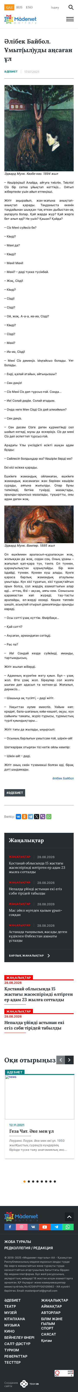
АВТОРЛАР (50, 1312)
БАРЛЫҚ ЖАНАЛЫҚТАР (26, 955)
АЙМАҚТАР (51, 1306)
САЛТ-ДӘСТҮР (17, 1344)
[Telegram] (30, 816)
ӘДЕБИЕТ (12, 1300)
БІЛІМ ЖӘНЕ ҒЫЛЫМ (52, 1321)
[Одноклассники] (24, 816)
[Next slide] (69, 1060)
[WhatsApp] (48, 816)
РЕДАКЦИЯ (43, 1248)
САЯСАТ (48, 1334)
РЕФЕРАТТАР (15, 1356)
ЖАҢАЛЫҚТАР (54, 1300)
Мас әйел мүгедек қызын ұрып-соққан (35, 912)
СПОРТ (47, 1328)
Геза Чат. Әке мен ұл (31, 1131)
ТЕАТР (10, 1306)
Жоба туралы (17, 1241)
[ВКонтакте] (18, 816)
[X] (36, 816)
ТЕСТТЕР (12, 1362)
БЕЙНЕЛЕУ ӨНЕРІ (19, 1337)
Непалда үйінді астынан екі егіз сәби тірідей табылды (35, 891)
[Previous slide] (60, 1060)
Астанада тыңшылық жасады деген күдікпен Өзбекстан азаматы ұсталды (38, 936)
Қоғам (46, 1340)
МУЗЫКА (12, 1325)
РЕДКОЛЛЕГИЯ (17, 1248)
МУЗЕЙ (10, 1312)
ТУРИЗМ (11, 1350)
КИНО (9, 1331)
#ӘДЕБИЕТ (14, 793)
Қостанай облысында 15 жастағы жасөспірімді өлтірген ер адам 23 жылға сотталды (37, 867)
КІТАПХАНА (14, 1319)
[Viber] (42, 816)
